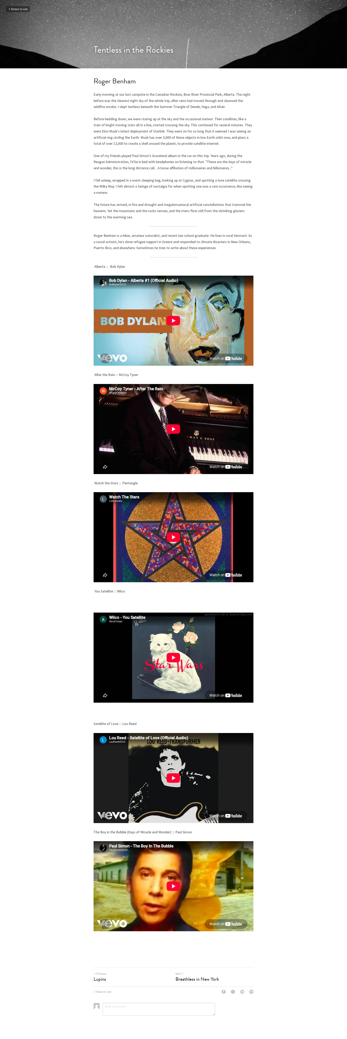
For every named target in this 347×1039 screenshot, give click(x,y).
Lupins (100, 979)
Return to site (19, 9)
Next (178, 973)
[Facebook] (224, 992)
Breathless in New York (197, 979)
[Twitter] (233, 992)
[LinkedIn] (242, 992)
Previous (101, 973)
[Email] (251, 992)
